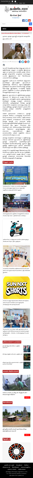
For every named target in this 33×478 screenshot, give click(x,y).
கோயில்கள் (15, 467)
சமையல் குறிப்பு (25, 467)
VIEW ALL (27, 397)
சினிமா (26, 465)
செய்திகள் (19, 465)
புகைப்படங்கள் (12, 469)
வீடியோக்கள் (22, 469)
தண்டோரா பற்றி (9, 465)
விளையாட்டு (6, 467)
